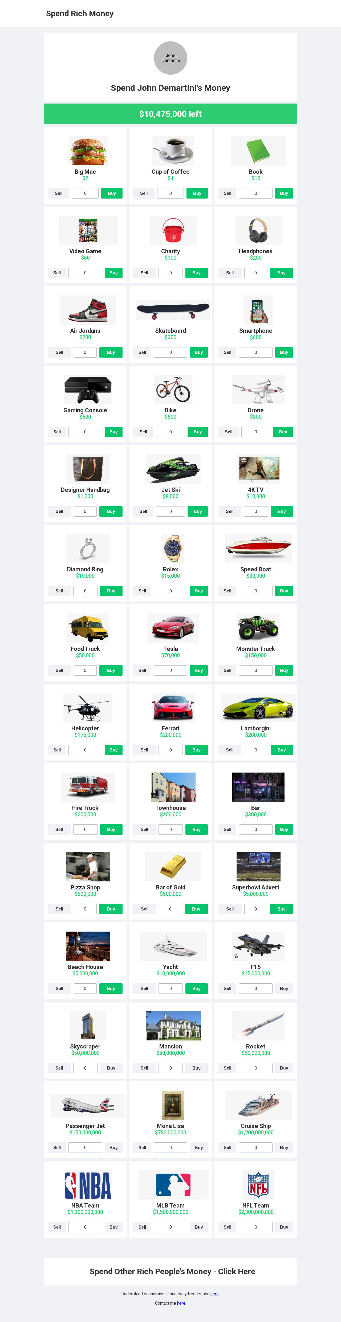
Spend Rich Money (79, 13)
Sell (58, 193)
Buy (112, 193)
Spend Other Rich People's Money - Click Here (172, 1271)
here (214, 1293)
